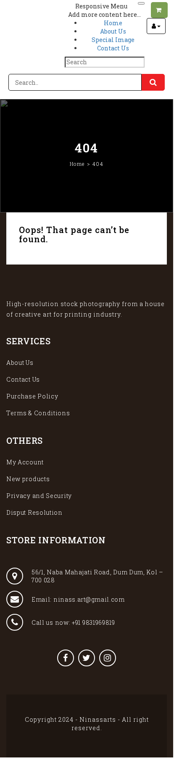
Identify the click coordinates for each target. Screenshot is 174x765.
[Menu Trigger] (141, 3)
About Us (20, 363)
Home (77, 163)
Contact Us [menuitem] (113, 48)
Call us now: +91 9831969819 (73, 622)
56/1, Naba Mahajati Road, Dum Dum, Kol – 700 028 (97, 576)
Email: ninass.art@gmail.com (78, 599)
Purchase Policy (32, 396)
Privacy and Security (39, 496)
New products (28, 479)
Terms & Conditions (38, 413)
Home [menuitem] (113, 23)
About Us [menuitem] (113, 31)
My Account (25, 462)
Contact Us (23, 379)
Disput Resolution (34, 512)
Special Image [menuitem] (113, 40)
